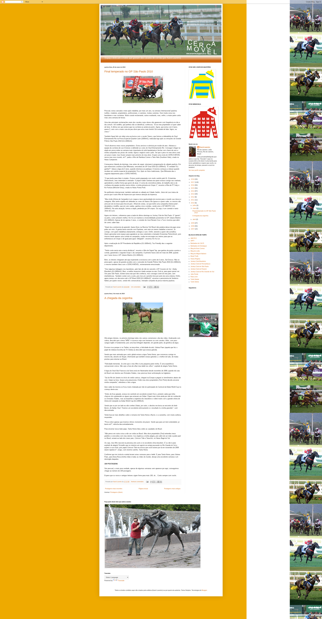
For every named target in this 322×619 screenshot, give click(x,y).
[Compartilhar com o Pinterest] (158, 287)
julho (194, 205)
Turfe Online (195, 282)
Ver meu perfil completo (197, 170)
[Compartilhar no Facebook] (155, 287)
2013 (193, 194)
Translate (121, 580)
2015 (193, 188)
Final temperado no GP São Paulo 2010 (128, 71)
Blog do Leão (195, 251)
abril (194, 219)
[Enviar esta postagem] (144, 287)
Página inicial (143, 489)
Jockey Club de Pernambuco (200, 264)
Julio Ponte (194, 274)
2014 (193, 191)
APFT (192, 241)
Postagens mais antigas (172, 489)
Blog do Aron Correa (198, 248)
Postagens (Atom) (116, 492)
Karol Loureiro (205, 147)
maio (194, 208)
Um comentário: (136, 287)
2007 (193, 229)
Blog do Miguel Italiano (198, 254)
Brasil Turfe (194, 256)
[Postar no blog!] (150, 287)
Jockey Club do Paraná (199, 269)
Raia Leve (194, 277)
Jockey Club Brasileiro (198, 261)
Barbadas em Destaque (199, 246)
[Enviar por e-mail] (148, 287)
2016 (193, 185)
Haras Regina (195, 259)
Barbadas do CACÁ (197, 243)
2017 (193, 182)
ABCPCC (194, 238)
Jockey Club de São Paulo (200, 266)
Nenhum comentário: (137, 481)
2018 (193, 179)
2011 (193, 200)
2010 (193, 203)
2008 (193, 226)
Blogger (204, 590)
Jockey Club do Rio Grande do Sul (202, 272)
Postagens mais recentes (113, 489)
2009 (193, 223)
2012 (193, 197)
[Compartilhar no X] (153, 287)
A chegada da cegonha (118, 298)
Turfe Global (195, 279)
